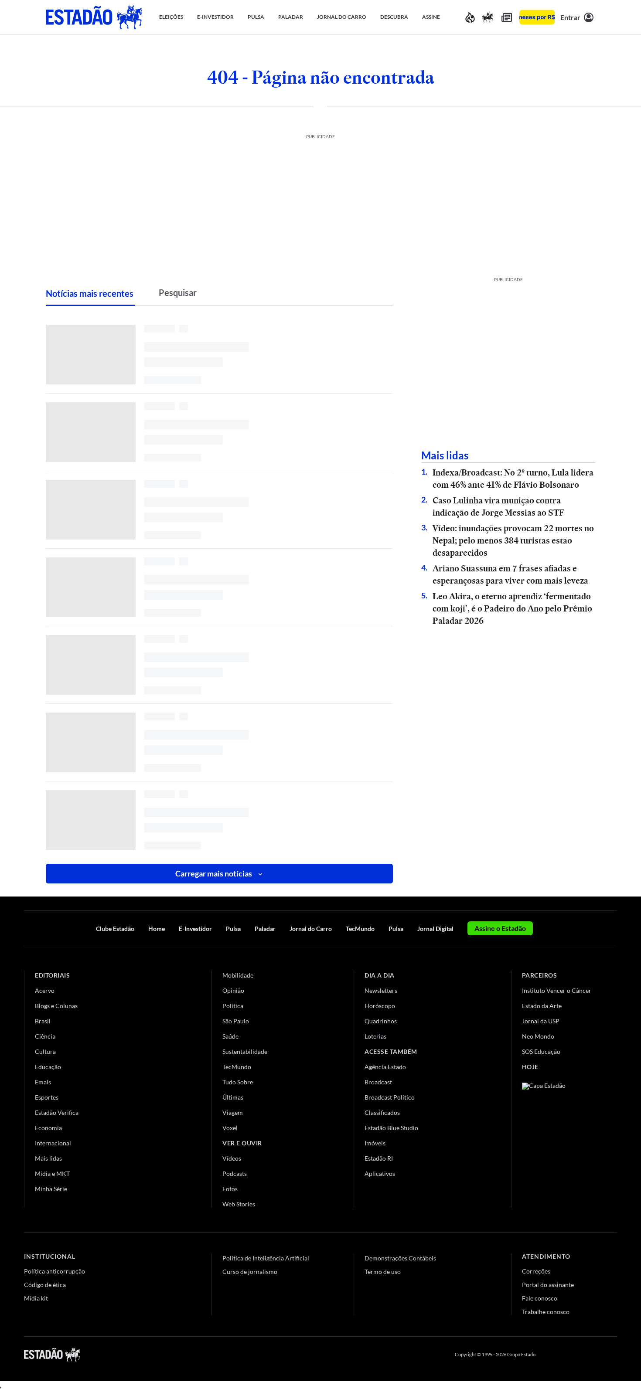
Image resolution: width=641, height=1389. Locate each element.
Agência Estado (385, 1066)
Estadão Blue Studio (391, 1127)
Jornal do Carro (311, 928)
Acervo (45, 990)
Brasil (43, 1021)
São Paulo (235, 1021)
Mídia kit (36, 1298)
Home (156, 928)
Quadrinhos (381, 1021)
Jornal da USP (540, 1021)
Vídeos (231, 1158)
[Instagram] (592, 1354)
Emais (43, 1082)
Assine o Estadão (500, 928)
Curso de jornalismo (249, 1271)
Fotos (230, 1188)
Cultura (45, 1051)
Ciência (45, 1036)
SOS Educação (541, 1051)
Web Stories (238, 1204)
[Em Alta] (470, 17)
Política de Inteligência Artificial (265, 1258)
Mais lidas (48, 1158)
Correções (536, 1271)
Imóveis (375, 1143)
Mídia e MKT (52, 1173)
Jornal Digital (435, 928)
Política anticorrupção (54, 1271)
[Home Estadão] (94, 17)
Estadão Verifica (56, 1112)
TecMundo (360, 928)
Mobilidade (237, 975)
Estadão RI (379, 1158)
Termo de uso (383, 1271)
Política (232, 1005)
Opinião (233, 990)
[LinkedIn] (613, 1354)
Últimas (232, 1097)
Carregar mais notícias (213, 873)
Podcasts (234, 1173)
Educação (48, 1066)
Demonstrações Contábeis (400, 1258)
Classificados (382, 1112)
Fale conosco (539, 1298)
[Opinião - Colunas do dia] (487, 17)
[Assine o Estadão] (537, 17)
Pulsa (233, 928)
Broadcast (378, 1082)
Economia (48, 1127)
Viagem (232, 1112)
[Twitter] (570, 1354)
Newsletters (381, 990)
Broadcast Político (390, 1097)
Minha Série (51, 1188)
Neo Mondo (538, 1036)
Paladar (265, 928)
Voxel (230, 1127)
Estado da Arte (542, 1005)
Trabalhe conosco (545, 1311)
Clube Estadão (115, 928)
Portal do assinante (548, 1284)
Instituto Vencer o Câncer (556, 990)
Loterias (375, 1036)
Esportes (46, 1097)
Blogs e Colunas (56, 1005)
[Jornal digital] (506, 17)
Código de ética (45, 1284)
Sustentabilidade (244, 1051)
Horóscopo (380, 1005)
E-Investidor (195, 928)
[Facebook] (550, 1354)
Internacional (53, 1143)
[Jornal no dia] (557, 1141)
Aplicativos (380, 1173)
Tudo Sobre (237, 1082)
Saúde (230, 1036)
